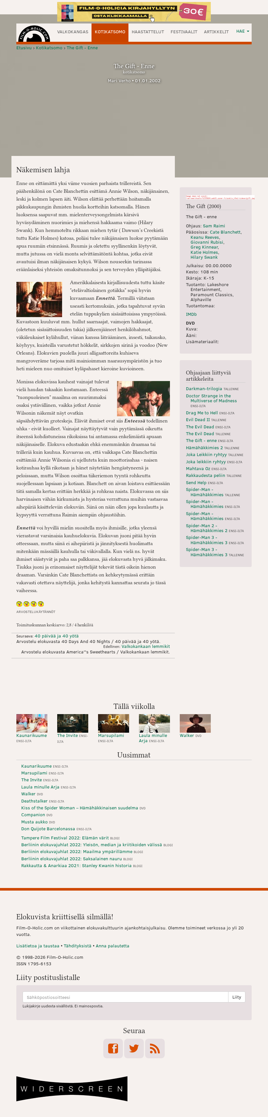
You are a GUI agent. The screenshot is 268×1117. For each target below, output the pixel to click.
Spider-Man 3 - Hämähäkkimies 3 (215, 539)
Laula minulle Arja (153, 737)
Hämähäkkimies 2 (213, 447)
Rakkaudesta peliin (214, 475)
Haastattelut (148, 31)
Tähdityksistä (78, 945)
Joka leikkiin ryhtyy (214, 461)
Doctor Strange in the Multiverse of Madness (211, 400)
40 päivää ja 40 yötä (57, 636)
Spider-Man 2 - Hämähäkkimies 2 (215, 527)
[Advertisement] (134, 679)
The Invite (72, 737)
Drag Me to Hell (210, 412)
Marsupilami (111, 737)
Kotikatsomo (110, 31)
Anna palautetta (112, 945)
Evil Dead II (206, 419)
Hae (241, 31)
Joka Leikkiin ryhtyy (214, 454)
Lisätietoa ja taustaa (37, 945)
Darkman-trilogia (212, 388)
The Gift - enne (209, 440)
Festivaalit (184, 31)
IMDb (191, 314)
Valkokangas (72, 31)
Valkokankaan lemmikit (146, 646)
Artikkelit (216, 31)
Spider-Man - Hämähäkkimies (213, 491)
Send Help (204, 482)
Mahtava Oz (206, 468)
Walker (190, 735)
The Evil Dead (208, 426)
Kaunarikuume (31, 737)
